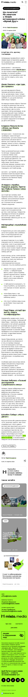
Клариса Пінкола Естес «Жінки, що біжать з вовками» (12, 128)
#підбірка (12, 446)
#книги (5, 446)
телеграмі (18, 474)
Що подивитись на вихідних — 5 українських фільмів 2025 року (11, 501)
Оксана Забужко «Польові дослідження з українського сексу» (13, 382)
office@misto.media (9, 596)
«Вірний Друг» (21, 69)
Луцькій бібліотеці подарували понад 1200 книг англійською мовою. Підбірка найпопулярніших (12, 536)
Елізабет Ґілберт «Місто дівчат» (12, 416)
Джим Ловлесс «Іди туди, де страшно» (13, 85)
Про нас (8, 624)
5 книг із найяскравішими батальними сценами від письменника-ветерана (12, 576)
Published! (6, 693)
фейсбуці (18, 473)
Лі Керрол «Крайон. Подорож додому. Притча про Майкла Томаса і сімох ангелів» (13, 188)
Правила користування (8, 690)
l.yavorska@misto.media (10, 604)
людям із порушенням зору (9, 635)
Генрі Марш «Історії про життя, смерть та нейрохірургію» (15, 312)
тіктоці (10, 474)
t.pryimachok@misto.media (11, 611)
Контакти (19, 624)
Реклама (14, 627)
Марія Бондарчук (12, 27)
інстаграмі (11, 473)
